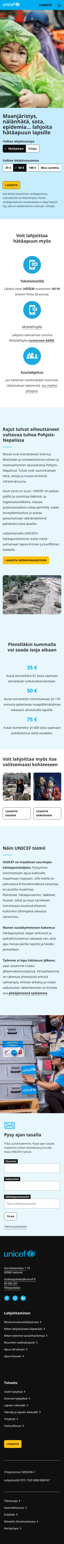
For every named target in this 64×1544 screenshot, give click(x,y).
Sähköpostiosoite (17, 1197)
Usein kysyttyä (13, 1392)
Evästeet (9, 1514)
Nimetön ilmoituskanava (20, 1521)
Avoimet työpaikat (15, 1398)
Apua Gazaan (12, 1356)
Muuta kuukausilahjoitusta (21, 1322)
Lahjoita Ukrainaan (44, 813)
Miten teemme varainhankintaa (24, 1336)
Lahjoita (45, 5)
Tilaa (10, 1216)
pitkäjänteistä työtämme (28, 993)
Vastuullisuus (12, 1426)
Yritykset (9, 1419)
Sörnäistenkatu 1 (15, 1268)
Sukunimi (12, 1179)
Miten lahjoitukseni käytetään (23, 1329)
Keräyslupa (11, 1528)
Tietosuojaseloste (15, 1226)
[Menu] (59, 5)
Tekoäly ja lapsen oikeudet (21, 1412)
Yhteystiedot (12, 1288)
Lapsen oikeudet (14, 1405)
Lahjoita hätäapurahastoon (26, 560)
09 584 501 (11, 1283)
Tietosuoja (11, 1501)
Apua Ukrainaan (14, 1349)
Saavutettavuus (14, 1508)
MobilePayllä (32, 327)
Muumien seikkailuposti (19, 1342)
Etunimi (10, 1161)
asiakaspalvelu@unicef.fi (20, 1279)
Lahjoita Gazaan (11, 813)
